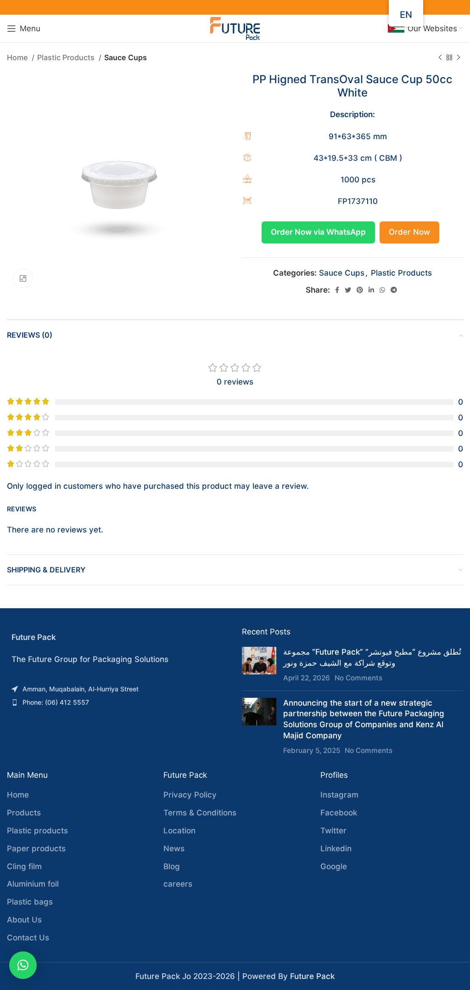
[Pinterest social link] (360, 290)
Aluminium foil (33, 883)
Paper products (36, 848)
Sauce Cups (125, 57)
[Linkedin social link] (371, 290)
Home (18, 57)
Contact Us (28, 937)
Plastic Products (66, 57)
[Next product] (458, 57)
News (174, 848)
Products (24, 812)
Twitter (333, 830)
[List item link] (117, 689)
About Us (24, 919)
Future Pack (312, 976)
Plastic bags (30, 901)
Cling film (24, 866)
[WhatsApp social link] (382, 290)
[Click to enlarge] (23, 278)
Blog (171, 866)
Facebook (338, 812)
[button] (23, 965)
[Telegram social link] (394, 290)
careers (177, 883)
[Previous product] (440, 57)
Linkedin (336, 848)
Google (333, 866)
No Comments (358, 677)
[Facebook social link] (337, 290)
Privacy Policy (190, 794)
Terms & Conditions (199, 812)
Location (179, 830)
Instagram (339, 794)
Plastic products (37, 830)
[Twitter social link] (348, 290)
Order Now (409, 232)
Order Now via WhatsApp (318, 232)
